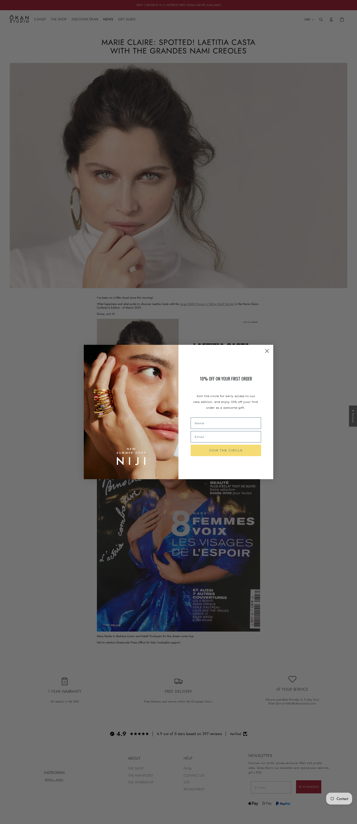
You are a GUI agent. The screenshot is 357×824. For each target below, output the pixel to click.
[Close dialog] (267, 351)
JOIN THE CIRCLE (226, 450)
